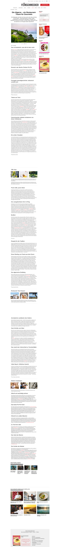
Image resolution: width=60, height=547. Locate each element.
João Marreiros (16, 427)
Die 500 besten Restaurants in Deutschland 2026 (43, 38)
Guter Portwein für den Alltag (13, 471)
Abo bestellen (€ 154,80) (25, 539)
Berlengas (27, 109)
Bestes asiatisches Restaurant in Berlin (42, 502)
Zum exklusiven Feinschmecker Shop (45, 5)
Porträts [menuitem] (39, 7)
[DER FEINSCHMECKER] (30, 4)
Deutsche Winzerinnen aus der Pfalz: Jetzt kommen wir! (20, 472)
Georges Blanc (18, 209)
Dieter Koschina (16, 72)
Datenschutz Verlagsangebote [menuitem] (36, 537)
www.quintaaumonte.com (30, 422)
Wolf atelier (34, 453)
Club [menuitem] (42, 7)
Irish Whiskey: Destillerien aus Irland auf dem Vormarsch (27, 472)
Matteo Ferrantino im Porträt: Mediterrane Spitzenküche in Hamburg (30, 502)
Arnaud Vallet (31, 208)
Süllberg (16, 55)
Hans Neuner (15, 49)
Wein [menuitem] (25, 7)
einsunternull (30, 458)
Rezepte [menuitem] (29, 7)
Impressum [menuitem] (33, 536)
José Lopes (25, 224)
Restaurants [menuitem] (15, 7)
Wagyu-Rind (21, 106)
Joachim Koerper (17, 227)
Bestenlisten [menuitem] (21, 7)
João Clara (25, 360)
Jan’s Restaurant (27, 452)
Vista (29, 277)
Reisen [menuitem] (33, 7)
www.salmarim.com (14, 444)
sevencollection (20, 398)
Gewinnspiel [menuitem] (33, 545)
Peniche (34, 109)
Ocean (22, 60)
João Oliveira (28, 275)
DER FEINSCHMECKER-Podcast (44, 53)
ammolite (22, 450)
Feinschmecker (12, 9)
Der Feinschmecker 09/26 (24, 536)
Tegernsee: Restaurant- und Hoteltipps (41, 515)
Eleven (22, 227)
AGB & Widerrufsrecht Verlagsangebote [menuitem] (37, 540)
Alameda (26, 455)
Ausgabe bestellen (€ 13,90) (25, 542)
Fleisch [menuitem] (36, 7)
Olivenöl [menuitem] (44, 7)
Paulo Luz (25, 209)
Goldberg (20, 451)
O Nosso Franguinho (33, 406)
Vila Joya (25, 70)
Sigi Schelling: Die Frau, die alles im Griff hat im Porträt (17, 515)
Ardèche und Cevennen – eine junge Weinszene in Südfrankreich (34, 472)
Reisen (16, 9)
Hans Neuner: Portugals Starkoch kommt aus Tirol (16, 502)
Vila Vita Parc (28, 60)
